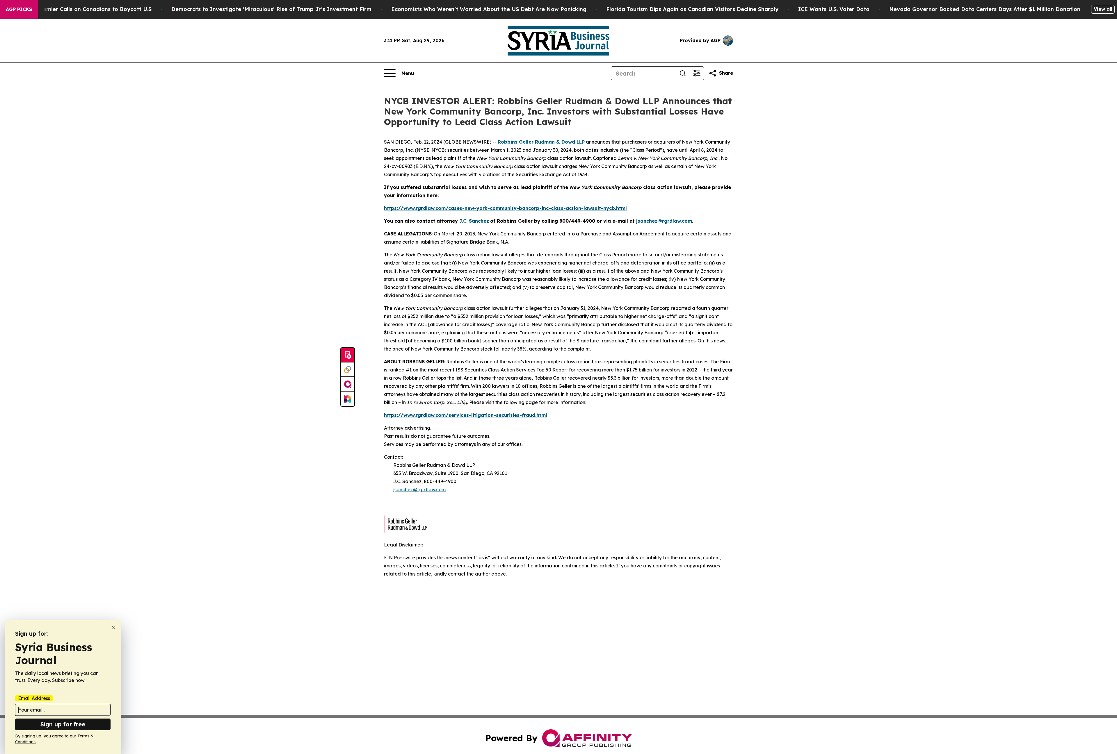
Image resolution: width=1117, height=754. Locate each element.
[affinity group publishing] (347, 384)
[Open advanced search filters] (697, 73)
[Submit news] (347, 355)
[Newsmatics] (347, 399)
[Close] (113, 627)
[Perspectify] (347, 369)
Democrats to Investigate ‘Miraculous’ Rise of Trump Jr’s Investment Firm (271, 9)
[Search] (683, 73)
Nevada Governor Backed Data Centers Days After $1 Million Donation (984, 9)
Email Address (34, 698)
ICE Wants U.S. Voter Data (833, 9)
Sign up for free (62, 724)
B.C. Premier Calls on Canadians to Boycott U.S (89, 9)
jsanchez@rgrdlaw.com (419, 489)
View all (1103, 9)
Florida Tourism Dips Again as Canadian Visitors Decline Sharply (692, 9)
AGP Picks (19, 9)
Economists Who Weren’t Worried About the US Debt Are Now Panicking (488, 9)
